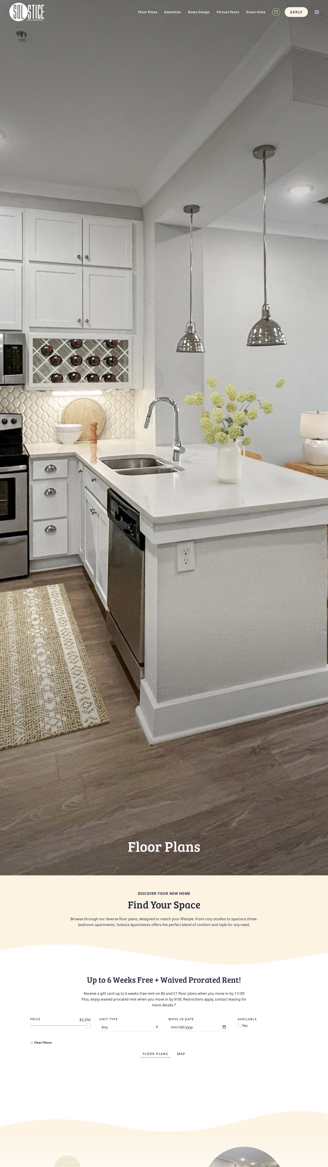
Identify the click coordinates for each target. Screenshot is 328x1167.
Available (247, 1019)
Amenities (172, 12)
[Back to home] (27, 12)
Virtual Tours (227, 12)
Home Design (199, 12)
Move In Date (181, 1019)
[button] (317, 12)
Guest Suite (256, 12)
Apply (296, 12)
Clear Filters (42, 1042)
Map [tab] (181, 1054)
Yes (244, 1025)
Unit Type (108, 1019)
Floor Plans (148, 12)
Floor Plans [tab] (155, 1054)
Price (35, 1019)
